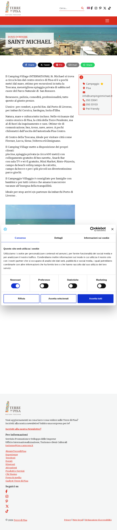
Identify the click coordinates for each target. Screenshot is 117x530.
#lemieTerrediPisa (15, 451)
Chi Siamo (11, 474)
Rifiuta (21, 298)
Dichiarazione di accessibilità (98, 520)
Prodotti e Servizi (15, 471)
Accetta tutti (95, 298)
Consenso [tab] (20, 238)
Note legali (78, 520)
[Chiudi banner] (112, 229)
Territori (10, 457)
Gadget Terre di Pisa (16, 481)
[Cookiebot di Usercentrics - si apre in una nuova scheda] (92, 229)
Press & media (13, 477)
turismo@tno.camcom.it (19, 445)
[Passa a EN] (88, 8)
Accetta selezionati (58, 298)
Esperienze (11, 454)
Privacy (67, 520)
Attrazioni (11, 467)
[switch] (44, 285)
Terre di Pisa (20, 520)
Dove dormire (18, 36)
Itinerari (10, 464)
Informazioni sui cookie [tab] (96, 238)
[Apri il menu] (107, 21)
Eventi (8, 461)
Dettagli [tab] (58, 238)
